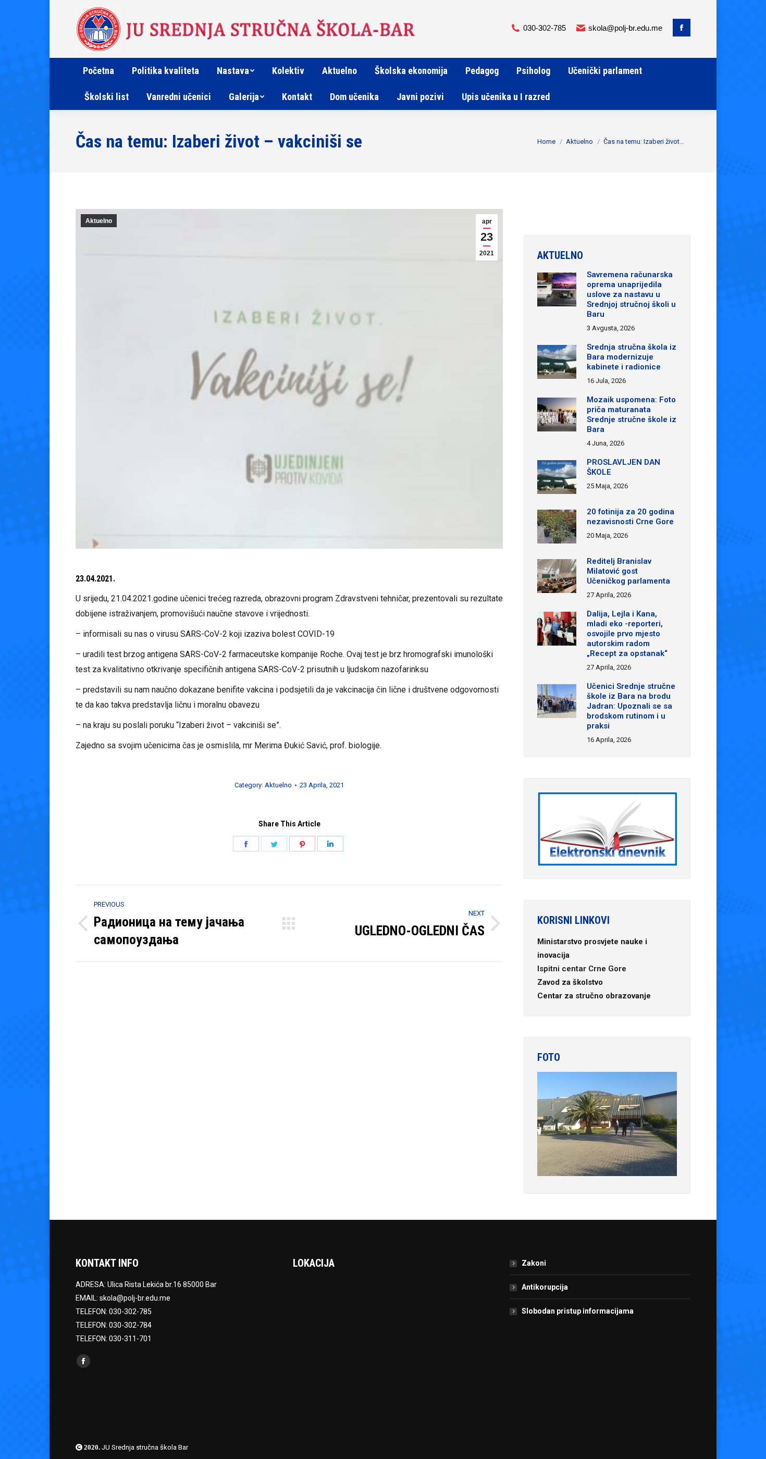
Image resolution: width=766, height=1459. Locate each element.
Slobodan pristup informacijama (578, 1311)
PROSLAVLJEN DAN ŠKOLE (623, 467)
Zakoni (534, 1263)
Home (546, 141)
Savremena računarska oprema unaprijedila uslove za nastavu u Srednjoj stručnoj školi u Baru (631, 294)
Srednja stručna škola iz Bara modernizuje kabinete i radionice (631, 357)
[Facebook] (681, 27)
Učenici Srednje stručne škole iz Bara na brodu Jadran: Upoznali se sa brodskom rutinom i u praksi (631, 706)
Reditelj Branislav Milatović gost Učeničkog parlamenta (628, 571)
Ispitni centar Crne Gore (582, 968)
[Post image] (556, 291)
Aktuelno (579, 141)
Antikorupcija (545, 1287)
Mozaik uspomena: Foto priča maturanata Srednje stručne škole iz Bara (631, 414)
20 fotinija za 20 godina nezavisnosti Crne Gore (630, 516)
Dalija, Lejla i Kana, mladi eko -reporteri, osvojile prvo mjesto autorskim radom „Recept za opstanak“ (627, 633)
